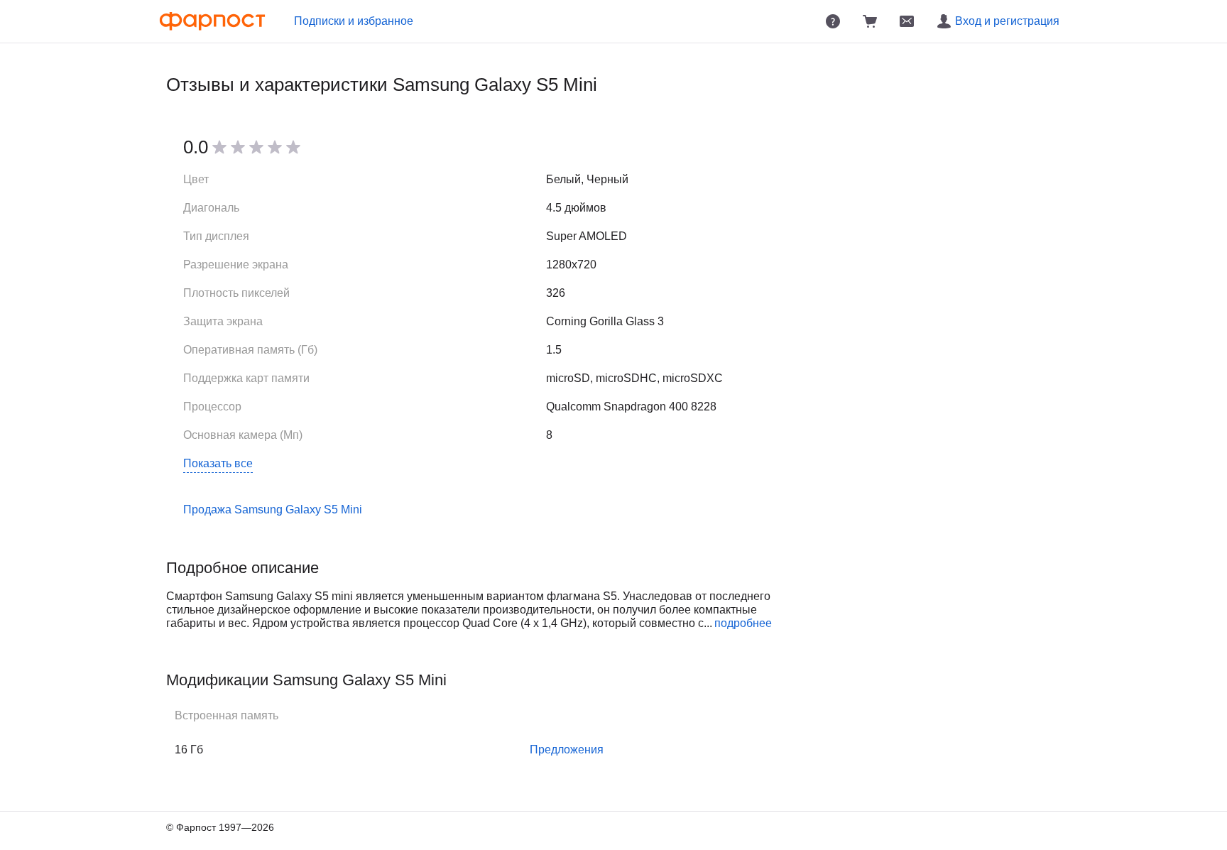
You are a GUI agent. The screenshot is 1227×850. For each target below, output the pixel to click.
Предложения (567, 749)
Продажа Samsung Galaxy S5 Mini (272, 509)
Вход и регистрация (1007, 21)
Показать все (218, 463)
